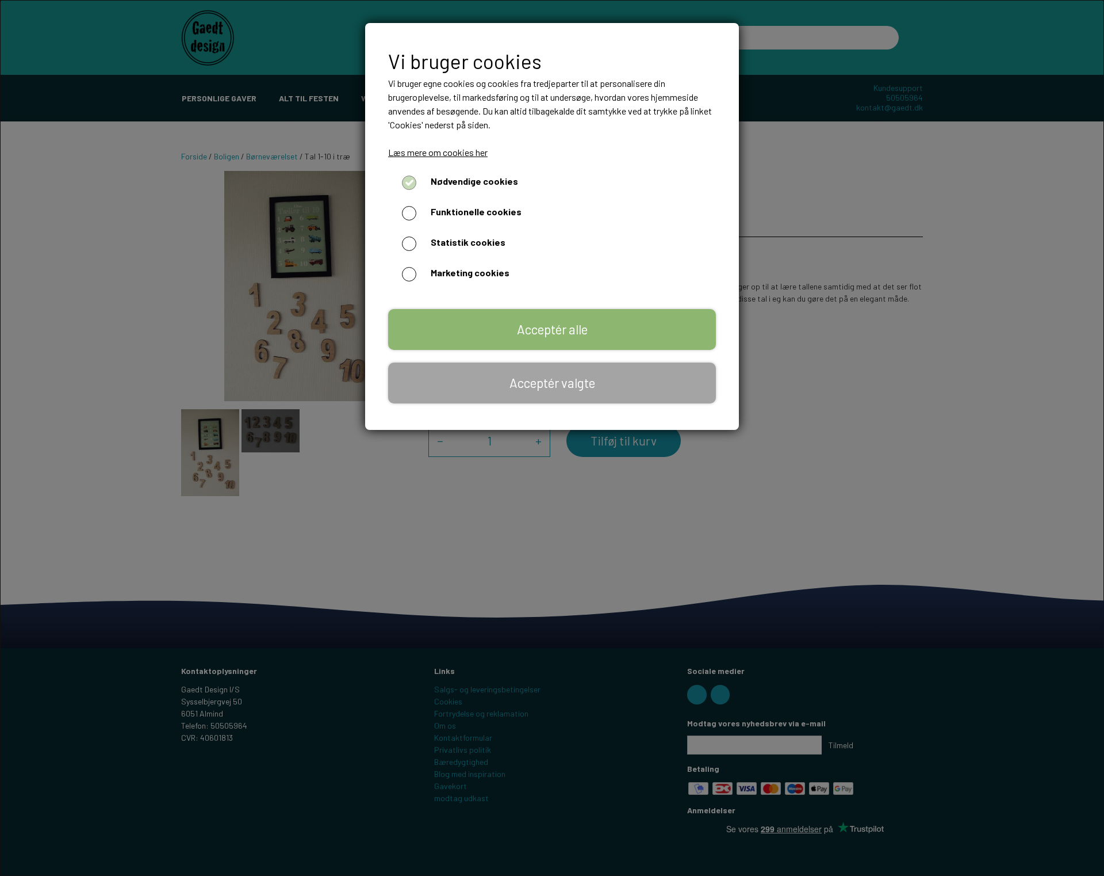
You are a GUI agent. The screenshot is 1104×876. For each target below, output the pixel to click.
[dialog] (552, 438)
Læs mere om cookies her (438, 152)
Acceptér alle (552, 329)
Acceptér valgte (552, 382)
